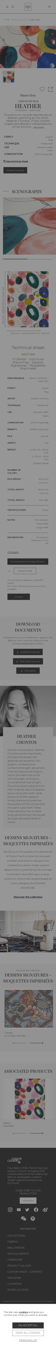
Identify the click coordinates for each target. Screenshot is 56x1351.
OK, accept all (28, 1325)
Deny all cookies (28, 1332)
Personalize (28, 1340)
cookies (23, 1312)
